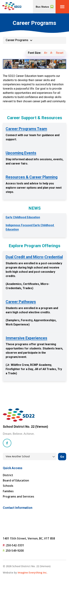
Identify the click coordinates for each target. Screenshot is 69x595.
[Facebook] (7, 443)
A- (51, 52)
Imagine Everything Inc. (32, 572)
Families (8, 491)
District (8, 475)
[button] (62, 6)
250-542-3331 (15, 545)
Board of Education (16, 480)
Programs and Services (18, 496)
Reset (59, 52)
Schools (8, 486)
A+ (45, 52)
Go (62, 457)
